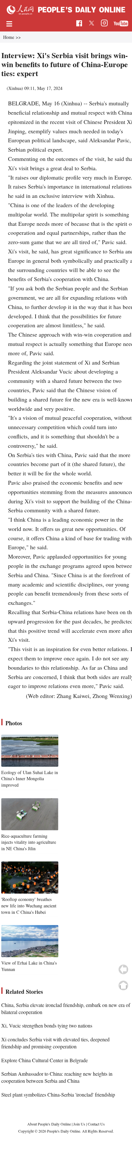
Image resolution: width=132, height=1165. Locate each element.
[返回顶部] (123, 985)
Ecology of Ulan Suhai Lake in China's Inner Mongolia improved (29, 778)
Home (8, 37)
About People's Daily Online (49, 1123)
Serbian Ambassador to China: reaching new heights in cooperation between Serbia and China (56, 1077)
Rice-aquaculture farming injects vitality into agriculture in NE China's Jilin (28, 842)
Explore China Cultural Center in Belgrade (44, 1060)
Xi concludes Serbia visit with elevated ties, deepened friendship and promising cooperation (55, 1043)
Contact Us (96, 1123)
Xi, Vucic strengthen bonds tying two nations (46, 1025)
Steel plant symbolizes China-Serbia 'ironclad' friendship (58, 1094)
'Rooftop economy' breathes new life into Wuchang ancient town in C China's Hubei (28, 905)
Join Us (79, 1123)
